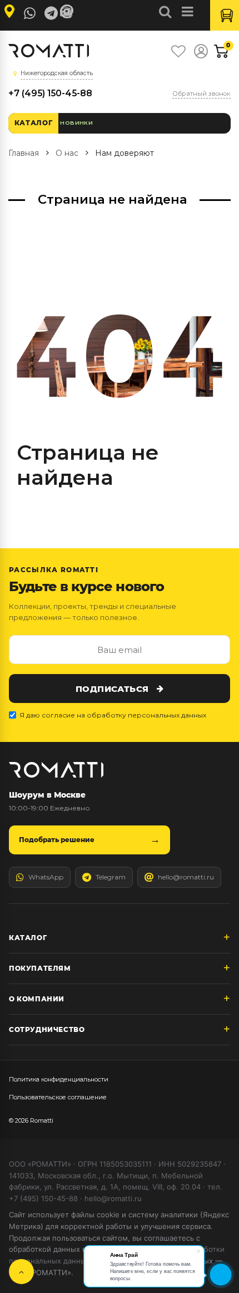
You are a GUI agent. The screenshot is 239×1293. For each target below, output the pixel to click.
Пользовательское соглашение (58, 1097)
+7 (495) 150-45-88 (50, 93)
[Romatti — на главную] (56, 770)
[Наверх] (21, 1271)
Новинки (76, 123)
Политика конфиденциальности (58, 1079)
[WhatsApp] (30, 13)
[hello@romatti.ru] (68, 11)
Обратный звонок (201, 93)
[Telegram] (51, 13)
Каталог (33, 123)
